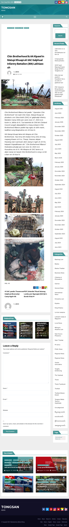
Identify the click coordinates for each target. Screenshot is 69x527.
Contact (59, 519)
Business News (59, 273)
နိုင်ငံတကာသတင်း (60, 421)
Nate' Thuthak (59, 340)
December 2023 (60, 220)
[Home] (2, 17)
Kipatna (57, 303)
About (43, 519)
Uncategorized (59, 407)
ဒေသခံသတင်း (59, 416)
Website (5, 410)
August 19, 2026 (11, 470)
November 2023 (60, 225)
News (45, 525)
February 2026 (59, 117)
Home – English (48, 522)
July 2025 (58, 144)
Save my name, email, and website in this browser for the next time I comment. (23, 425)
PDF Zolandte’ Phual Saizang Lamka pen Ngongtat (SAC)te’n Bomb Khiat (35, 294)
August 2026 (59, 108)
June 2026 (58, 113)
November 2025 (60, 131)
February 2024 (59, 211)
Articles (54, 519)
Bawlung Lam (59, 259)
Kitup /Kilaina (59, 308)
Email (5, 399)
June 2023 (58, 247)
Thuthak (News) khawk (18, 462)
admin (17, 72)
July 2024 (58, 193)
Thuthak (27, 27)
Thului (57, 379)
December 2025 (60, 126)
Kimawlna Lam (59, 299)
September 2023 (60, 234)
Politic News (11, 27)
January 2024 (59, 216)
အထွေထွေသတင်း (60, 425)
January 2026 (59, 122)
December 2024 (60, 171)
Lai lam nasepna (60, 312)
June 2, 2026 (26, 333)
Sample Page (51, 525)
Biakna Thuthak (59, 268)
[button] (66, 17)
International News (58, 438)
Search (57, 26)
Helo (41, 522)
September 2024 (60, 184)
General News (59, 288)
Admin (20, 470)
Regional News (19, 27)
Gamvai (57, 283)
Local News (58, 323)
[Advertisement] (26, 42)
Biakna (57, 264)
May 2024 (58, 202)
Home (39, 519)
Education (64, 519)
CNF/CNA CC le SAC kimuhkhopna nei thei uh (17, 467)
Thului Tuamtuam (60, 384)
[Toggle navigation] (35, 16)
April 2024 (58, 207)
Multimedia (64, 522)
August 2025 (59, 140)
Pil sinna (57, 344)
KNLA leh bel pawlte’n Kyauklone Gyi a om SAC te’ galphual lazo (25, 326)
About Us (48, 519)
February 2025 (59, 162)
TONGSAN (8, 7)
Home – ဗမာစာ (56, 522)
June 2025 (58, 149)
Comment (6, 353)
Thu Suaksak (59, 375)
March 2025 (58, 158)
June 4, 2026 (10, 333)
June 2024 (58, 198)
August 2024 (59, 189)
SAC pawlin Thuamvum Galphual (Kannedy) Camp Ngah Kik (14, 294)
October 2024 (59, 180)
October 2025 (59, 135)
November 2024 (60, 175)
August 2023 (59, 238)
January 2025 (59, 166)
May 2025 (58, 153)
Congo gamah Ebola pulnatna (46, 467)
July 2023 (58, 242)
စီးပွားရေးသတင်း (60, 412)
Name (5, 388)
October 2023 (59, 229)
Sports (65, 525)
